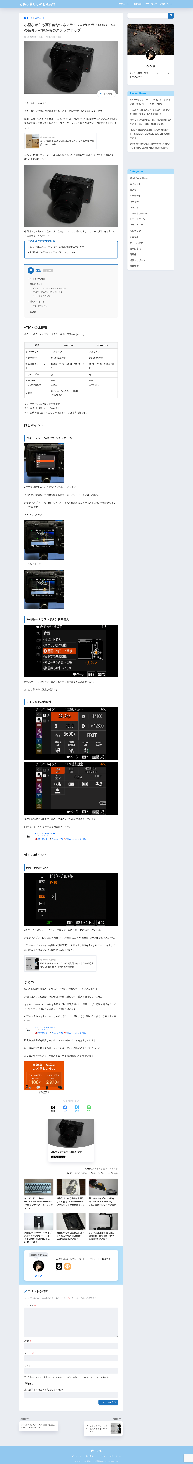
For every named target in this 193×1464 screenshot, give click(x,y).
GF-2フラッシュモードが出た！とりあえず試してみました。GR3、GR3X (150, 102)
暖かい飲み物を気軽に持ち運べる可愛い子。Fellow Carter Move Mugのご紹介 (150, 146)
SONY (87, 1173)
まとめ (33, 312)
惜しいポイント (37, 301)
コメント (30, 1305)
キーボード (135, 195)
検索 (171, 16)
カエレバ (45, 836)
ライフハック (136, 243)
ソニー (107, 1173)
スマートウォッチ (139, 213)
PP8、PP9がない (40, 306)
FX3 (78, 1173)
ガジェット (124, 4)
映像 (116, 1173)
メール (29, 1353)
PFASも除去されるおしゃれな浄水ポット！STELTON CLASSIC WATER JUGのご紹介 (150, 134)
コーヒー (134, 201)
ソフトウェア (151, 4)
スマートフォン (137, 219)
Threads (59, 1271)
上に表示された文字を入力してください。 (45, 1389)
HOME (98, 1450)
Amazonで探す (57, 839)
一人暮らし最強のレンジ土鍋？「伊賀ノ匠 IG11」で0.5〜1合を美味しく (150, 112)
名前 (28, 1341)
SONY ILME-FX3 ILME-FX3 (45, 833)
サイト (27, 1365)
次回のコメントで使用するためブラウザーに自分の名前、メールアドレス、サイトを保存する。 (70, 1377)
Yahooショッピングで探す (76, 839)
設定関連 (134, 266)
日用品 (133, 254)
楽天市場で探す (43, 839)
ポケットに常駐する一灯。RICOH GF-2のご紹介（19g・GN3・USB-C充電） (150, 122)
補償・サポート (137, 260)
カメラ (114, 1168)
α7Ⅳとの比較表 (37, 278)
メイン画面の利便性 (41, 296)
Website (67, 1271)
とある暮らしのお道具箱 (37, 4)
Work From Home (139, 178)
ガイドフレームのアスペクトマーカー (49, 288)
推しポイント (36, 284)
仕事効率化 (137, 4)
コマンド (134, 207)
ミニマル (134, 237)
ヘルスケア (135, 231)
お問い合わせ (166, 4)
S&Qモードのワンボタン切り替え (47, 292)
